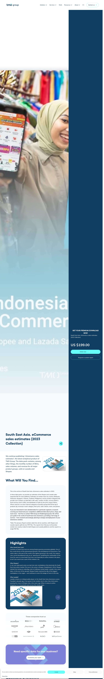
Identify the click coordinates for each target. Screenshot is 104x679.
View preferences (93, 672)
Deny (74, 672)
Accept (56, 672)
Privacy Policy (4, 676)
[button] (92, 5)
